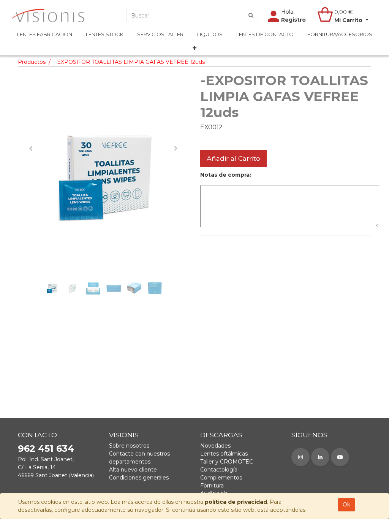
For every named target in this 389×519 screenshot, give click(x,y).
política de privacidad (236, 501)
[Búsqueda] (251, 15)
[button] (194, 48)
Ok (346, 504)
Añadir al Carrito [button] (233, 158)
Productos (32, 62)
